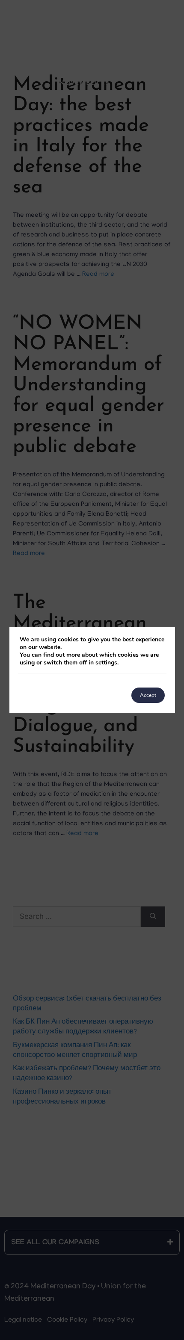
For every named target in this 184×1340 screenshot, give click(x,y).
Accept (148, 695)
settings (106, 663)
